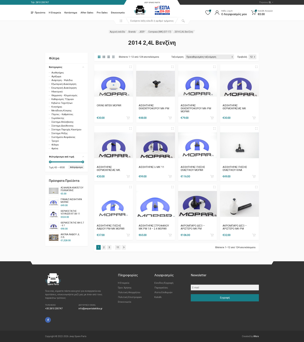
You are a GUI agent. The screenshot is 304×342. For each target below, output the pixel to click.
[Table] (113, 56)
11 (118, 247)
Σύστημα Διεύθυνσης (62, 125)
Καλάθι (158, 297)
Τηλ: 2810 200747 (40, 2)
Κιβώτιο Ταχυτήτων (62, 103)
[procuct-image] (113, 83)
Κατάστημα (70, 12)
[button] (128, 118)
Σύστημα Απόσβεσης (62, 122)
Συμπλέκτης (57, 118)
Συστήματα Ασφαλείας (63, 137)
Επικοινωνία (118, 12)
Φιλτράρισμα (76, 167)
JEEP (142, 31)
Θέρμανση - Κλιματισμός (64, 95)
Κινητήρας (56, 106)
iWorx (256, 336)
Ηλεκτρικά (57, 91)
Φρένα (54, 148)
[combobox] (152, 20)
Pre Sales (102, 12)
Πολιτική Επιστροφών (130, 297)
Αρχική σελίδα (117, 31)
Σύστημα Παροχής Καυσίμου (66, 129)
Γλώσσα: (265, 2)
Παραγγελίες (161, 287)
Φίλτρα (55, 144)
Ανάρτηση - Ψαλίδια (62, 80)
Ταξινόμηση (177, 56)
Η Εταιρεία (55, 12)
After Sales (87, 12)
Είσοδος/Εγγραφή (163, 282)
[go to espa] (162, 10)
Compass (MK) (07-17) (159, 31)
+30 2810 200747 (54, 308)
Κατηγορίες (55, 67)
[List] (108, 56)
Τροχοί (55, 140)
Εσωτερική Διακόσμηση (64, 87)
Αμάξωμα (56, 76)
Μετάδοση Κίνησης (61, 110)
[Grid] (99, 56)
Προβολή (242, 56)
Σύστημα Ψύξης (59, 133)
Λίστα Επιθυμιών (163, 292)
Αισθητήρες (57, 72)
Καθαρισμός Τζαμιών (62, 99)
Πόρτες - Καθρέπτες (62, 114)
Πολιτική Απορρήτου (129, 292)
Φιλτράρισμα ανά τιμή (61, 156)
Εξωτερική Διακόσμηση (63, 84)
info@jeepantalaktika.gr (90, 308)
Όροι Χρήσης (125, 287)
